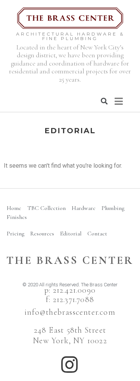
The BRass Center (70, 260)
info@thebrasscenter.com (70, 312)
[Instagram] (69, 364)
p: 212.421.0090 (70, 290)
